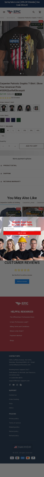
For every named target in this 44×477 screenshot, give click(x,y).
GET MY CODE (22, 233)
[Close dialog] (43, 217)
